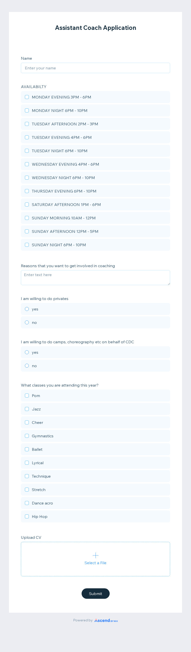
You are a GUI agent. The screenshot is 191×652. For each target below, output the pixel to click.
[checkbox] (95, 97)
